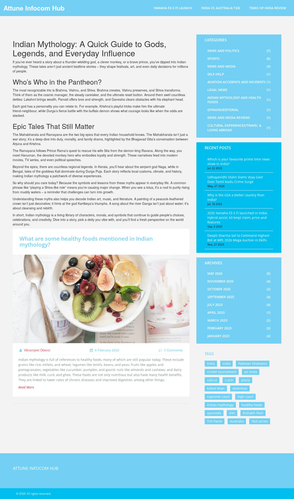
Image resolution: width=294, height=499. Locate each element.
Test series (260, 421)
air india (250, 372)
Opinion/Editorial (238, 110)
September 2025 (238, 297)
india (226, 363)
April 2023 (238, 312)
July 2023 (238, 304)
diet (232, 413)
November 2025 (238, 281)
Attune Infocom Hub (34, 8)
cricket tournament (221, 372)
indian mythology (220, 405)
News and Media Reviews (238, 117)
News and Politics (238, 50)
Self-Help (238, 74)
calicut (212, 380)
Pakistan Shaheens (252, 363)
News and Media (238, 66)
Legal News (238, 90)
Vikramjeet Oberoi (36, 350)
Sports (238, 58)
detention (239, 388)
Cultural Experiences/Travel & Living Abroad (238, 127)
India (211, 363)
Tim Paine (214, 421)
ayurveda (214, 413)
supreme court (218, 396)
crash (229, 380)
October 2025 (238, 289)
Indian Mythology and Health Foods (238, 99)
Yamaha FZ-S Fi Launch (173, 8)
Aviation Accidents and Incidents (238, 82)
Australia (237, 421)
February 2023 (238, 328)
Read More (26, 387)
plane (245, 380)
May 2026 (238, 273)
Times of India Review (267, 8)
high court (245, 396)
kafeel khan (216, 388)
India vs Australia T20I (220, 8)
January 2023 (238, 336)
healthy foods (251, 405)
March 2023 (238, 320)
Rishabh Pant (253, 413)
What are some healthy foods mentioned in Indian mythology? (86, 241)
